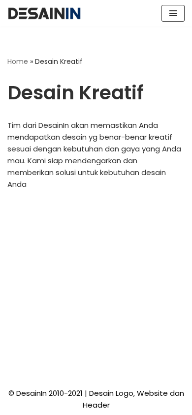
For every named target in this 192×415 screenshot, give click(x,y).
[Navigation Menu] (173, 13)
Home (17, 61)
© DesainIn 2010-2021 (45, 393)
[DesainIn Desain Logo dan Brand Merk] (44, 13)
